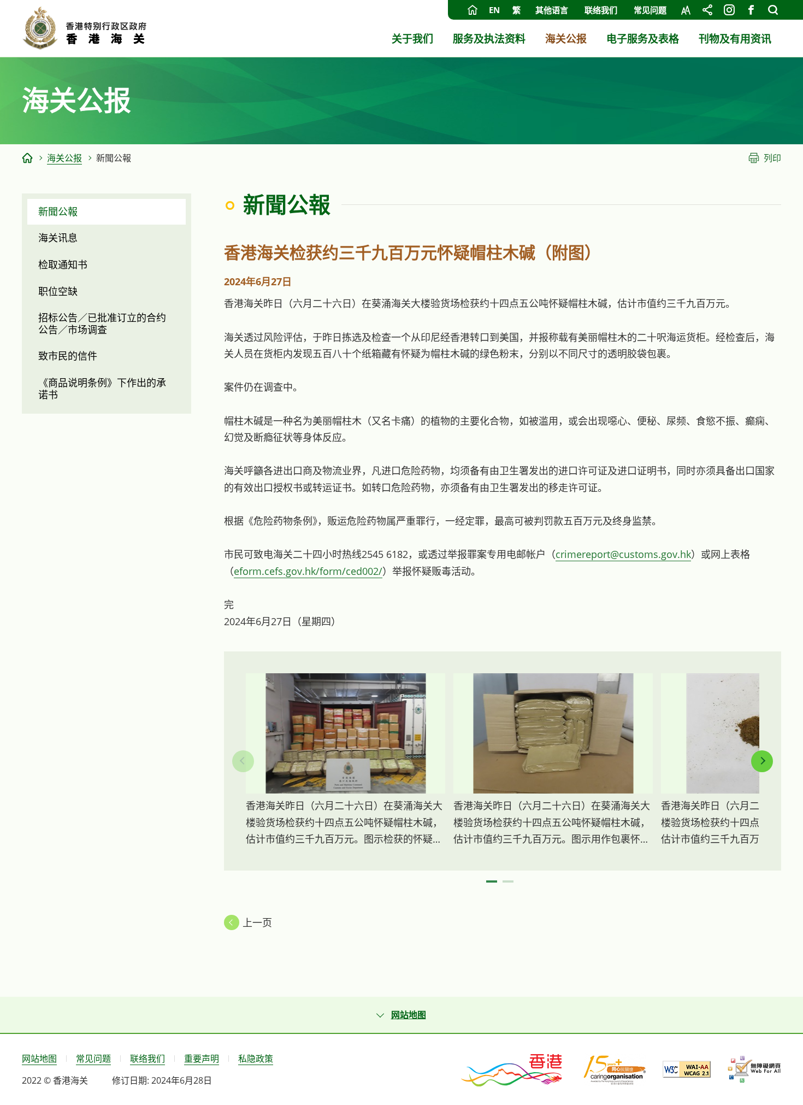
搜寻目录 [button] (773, 10)
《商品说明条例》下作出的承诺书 (102, 388)
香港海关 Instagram (729, 10)
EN (494, 9)
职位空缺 (58, 291)
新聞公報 (58, 211)
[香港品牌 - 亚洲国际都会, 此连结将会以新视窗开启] (512, 1069)
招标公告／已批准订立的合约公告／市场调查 (102, 323)
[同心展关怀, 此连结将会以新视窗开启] (614, 1069)
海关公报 (64, 158)
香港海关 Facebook (751, 10)
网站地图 (39, 1059)
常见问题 (650, 9)
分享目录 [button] (707, 10)
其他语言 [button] (551, 9)
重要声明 (201, 1059)
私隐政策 (255, 1059)
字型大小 (685, 10)
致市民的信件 (67, 355)
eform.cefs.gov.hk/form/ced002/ (308, 571)
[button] (762, 761)
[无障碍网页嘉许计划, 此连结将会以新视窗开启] (754, 1069)
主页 (472, 10)
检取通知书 (62, 264)
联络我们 (600, 9)
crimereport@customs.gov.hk (623, 554)
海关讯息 (58, 237)
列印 (772, 158)
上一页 (257, 922)
